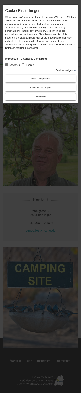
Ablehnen (40, 96)
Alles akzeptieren (40, 78)
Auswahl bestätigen (40, 87)
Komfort (29, 65)
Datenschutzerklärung (34, 58)
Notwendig (15, 65)
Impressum (12, 58)
